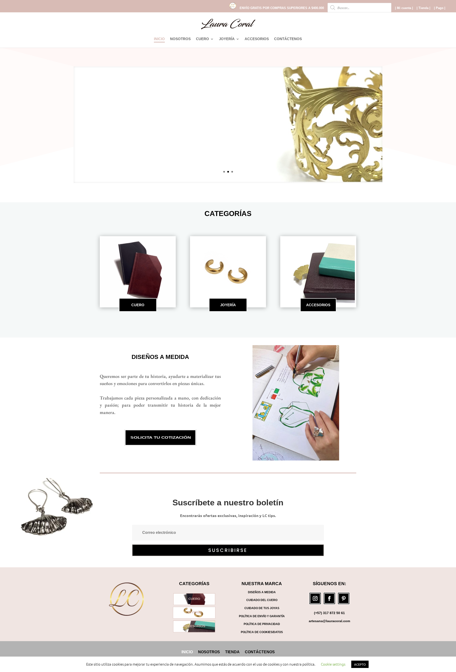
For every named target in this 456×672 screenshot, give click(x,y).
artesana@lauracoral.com (329, 621)
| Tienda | (423, 8)
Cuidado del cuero (261, 600)
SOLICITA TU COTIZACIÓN (160, 437)
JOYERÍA (227, 39)
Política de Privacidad (262, 624)
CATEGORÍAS (228, 213)
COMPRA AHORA (228, 135)
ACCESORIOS (257, 39)
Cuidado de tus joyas (261, 608)
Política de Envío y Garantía (262, 616)
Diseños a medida (160, 356)
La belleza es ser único (228, 115)
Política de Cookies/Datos (262, 632)
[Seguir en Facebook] (329, 598)
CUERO (202, 39)
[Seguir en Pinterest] (343, 598)
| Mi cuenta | (404, 8)
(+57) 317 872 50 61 (329, 613)
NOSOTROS (180, 39)
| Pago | (439, 8)
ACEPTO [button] (360, 664)
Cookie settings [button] (333, 664)
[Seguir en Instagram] (315, 598)
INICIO (159, 39)
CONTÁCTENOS (288, 39)
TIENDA (232, 652)
